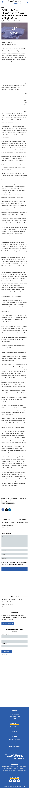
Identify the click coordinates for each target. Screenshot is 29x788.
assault (3, 500)
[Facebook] (2, 509)
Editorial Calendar (14, 729)
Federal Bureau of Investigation (8, 503)
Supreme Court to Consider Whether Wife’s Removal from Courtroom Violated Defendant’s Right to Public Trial (7, 523)
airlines (7, 498)
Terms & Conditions (14, 746)
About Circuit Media (14, 716)
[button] (2, 2)
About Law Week (14, 714)
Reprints (14, 731)
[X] (6, 509)
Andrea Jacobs (23, 498)
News (3, 7)
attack (8, 500)
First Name (4, 639)
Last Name (4, 644)
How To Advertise (7, 604)
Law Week (6, 21)
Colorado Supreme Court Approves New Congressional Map (22, 521)
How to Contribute (8, 602)
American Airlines (14, 498)
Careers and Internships (14, 744)
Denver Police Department (7, 501)
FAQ (3, 606)
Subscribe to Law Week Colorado (12, 599)
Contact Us (14, 742)
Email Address (5, 634)
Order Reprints (8, 623)
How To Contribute (14, 739)
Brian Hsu (13, 500)
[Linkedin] (9, 509)
